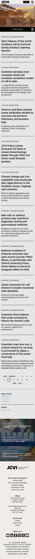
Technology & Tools (17, 487)
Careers (17, 525)
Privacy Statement (11, 547)
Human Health (17, 480)
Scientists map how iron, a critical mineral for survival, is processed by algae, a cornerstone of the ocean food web (17, 351)
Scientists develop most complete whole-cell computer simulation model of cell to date (17, 76)
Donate (26, 2)
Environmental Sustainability (17, 483)
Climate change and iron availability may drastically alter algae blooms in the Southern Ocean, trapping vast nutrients (16, 183)
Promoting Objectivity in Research (17, 551)
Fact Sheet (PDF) (6, 410)
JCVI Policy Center (17, 490)
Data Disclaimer (24, 547)
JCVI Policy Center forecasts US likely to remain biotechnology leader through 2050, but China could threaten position (15, 153)
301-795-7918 (5, 399)
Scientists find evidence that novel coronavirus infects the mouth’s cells (15, 317)
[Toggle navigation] (32, 2)
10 (27, 380)
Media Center (17, 523)
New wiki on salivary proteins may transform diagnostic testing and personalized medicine (15, 220)
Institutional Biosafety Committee (17, 549)
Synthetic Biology (17, 485)
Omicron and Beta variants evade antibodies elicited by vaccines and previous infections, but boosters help (17, 116)
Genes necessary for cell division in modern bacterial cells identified (17, 288)
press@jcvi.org (5, 401)
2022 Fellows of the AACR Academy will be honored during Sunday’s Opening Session (16, 46)
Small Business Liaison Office (18, 554)
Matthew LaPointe (6, 396)
